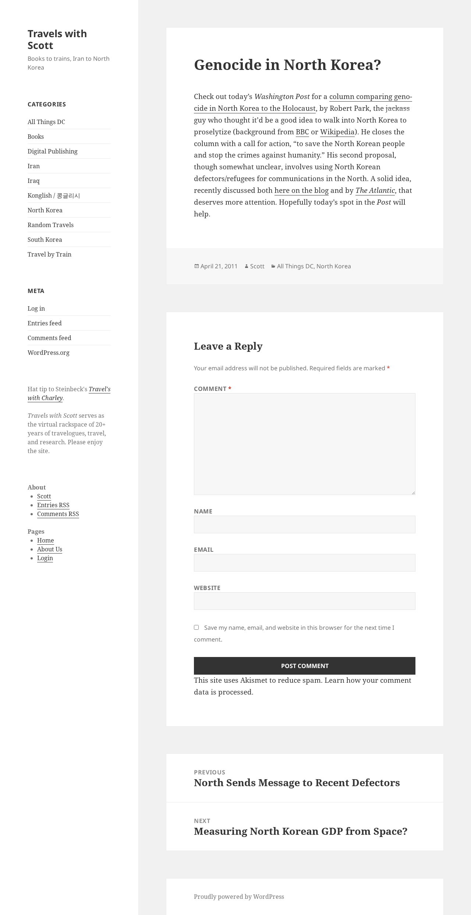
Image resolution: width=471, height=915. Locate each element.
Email (203, 549)
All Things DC (46, 122)
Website (207, 588)
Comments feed (49, 338)
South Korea (45, 240)
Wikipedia (337, 132)
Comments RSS (58, 514)
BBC (302, 132)
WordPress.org (49, 353)
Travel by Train (49, 254)
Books (36, 137)
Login (45, 558)
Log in (36, 308)
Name (203, 511)
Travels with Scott (57, 39)
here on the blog (302, 190)
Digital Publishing (53, 151)
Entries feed (45, 323)
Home (45, 540)
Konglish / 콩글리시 (54, 195)
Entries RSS (53, 505)
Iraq (34, 181)
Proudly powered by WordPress (239, 897)
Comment (213, 389)
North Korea (45, 210)
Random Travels (51, 225)
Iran (34, 166)
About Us (49, 549)
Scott (44, 496)
